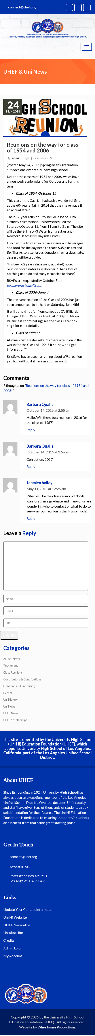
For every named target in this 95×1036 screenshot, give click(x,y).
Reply (31, 430)
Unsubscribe (13, 932)
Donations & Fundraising (19, 686)
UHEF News (10, 713)
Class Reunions (13, 672)
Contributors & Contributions (22, 679)
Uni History (10, 699)
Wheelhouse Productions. (57, 1027)
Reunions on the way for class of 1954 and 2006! (42, 147)
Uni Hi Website (15, 917)
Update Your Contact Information (28, 909)
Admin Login (12, 948)
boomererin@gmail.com (24, 285)
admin (16, 158)
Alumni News (11, 659)
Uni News (9, 706)
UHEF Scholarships (15, 720)
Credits (9, 940)
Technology (10, 665)
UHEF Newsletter (17, 925)
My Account (12, 956)
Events (7, 693)
